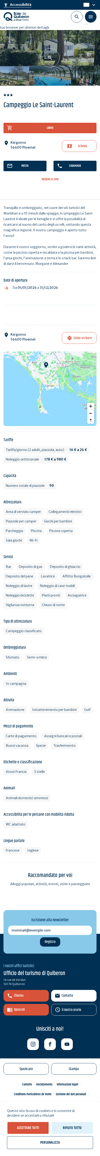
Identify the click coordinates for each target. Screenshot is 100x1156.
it (85, 5)
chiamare (75, 165)
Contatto (67, 996)
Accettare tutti (28, 1128)
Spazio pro (26, 1069)
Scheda (82, 146)
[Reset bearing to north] (90, 420)
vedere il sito (50, 179)
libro (50, 127)
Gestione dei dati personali (71, 1094)
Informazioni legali (67, 1084)
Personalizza (50, 1143)
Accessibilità (17, 5)
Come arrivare (82, 338)
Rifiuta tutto (72, 1128)
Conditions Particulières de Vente (32, 1094)
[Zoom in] (90, 406)
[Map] (50, 388)
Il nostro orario (71, 1010)
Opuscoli (19, 1010)
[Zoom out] (90, 413)
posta (25, 165)
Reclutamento (44, 1084)
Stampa (74, 1069)
